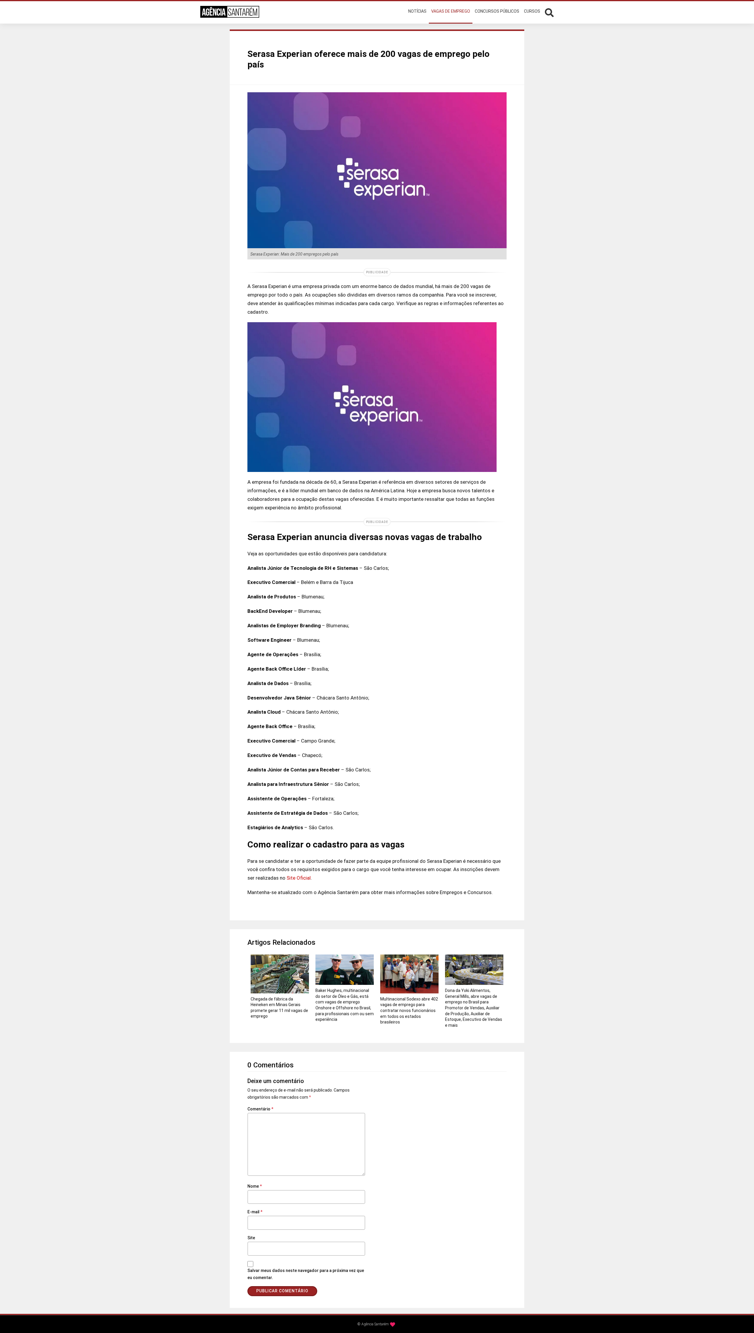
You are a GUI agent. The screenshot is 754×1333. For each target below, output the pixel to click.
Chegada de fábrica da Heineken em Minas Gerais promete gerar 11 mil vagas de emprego (279, 1008)
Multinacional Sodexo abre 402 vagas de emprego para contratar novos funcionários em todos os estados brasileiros (409, 1010)
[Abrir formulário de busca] (549, 12)
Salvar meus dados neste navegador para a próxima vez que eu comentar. (305, 1274)
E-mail (254, 1211)
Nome (254, 1186)
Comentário (260, 1109)
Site (251, 1237)
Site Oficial (299, 878)
